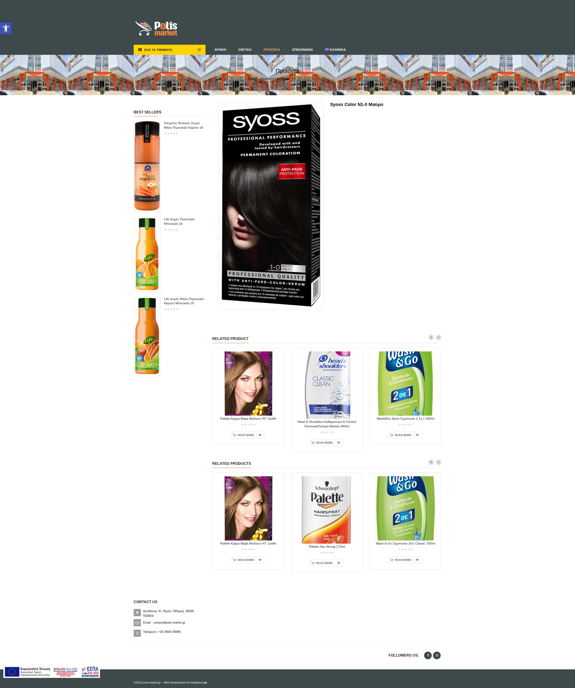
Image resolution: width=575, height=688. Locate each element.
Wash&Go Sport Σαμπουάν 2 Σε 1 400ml (405, 418)
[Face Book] (428, 655)
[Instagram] (437, 655)
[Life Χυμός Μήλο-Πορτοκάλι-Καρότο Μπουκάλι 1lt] (147, 336)
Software (199, 682)
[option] (170, 250)
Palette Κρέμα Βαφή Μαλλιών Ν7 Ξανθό (248, 418)
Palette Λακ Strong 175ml (327, 546)
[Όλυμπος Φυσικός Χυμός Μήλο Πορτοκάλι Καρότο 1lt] (147, 166)
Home (252, 78)
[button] (6, 28)
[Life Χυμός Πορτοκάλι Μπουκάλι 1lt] (147, 254)
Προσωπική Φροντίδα (275, 78)
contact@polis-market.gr (169, 622)
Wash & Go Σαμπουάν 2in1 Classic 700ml (405, 543)
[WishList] (261, 435)
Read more (246, 435)
